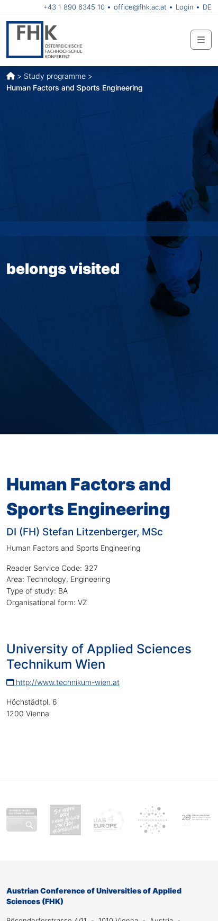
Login (185, 7)
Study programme (55, 75)
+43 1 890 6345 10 (74, 7)
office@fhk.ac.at (140, 7)
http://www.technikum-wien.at (67, 682)
